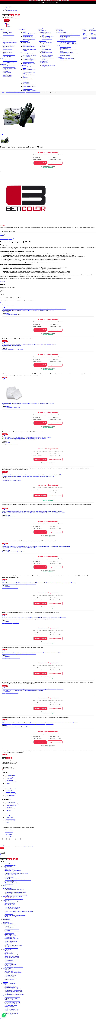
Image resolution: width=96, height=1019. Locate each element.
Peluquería (85, 37)
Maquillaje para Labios (9, 906)
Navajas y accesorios (7, 74)
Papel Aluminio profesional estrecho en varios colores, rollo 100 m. (15, 726)
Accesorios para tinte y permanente (67, 33)
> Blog (7, 822)
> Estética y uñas (9, 790)
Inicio (3, 92)
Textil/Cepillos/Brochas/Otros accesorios (56, 512)
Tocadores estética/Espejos (28, 36)
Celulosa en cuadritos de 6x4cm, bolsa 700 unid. (12, 314)
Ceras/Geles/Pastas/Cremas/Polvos (10, 61)
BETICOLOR (2, 225)
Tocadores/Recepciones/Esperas (48, 65)
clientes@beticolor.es (10, 7)
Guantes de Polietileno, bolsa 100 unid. (10, 588)
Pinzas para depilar (26, 48)
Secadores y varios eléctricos (47, 55)
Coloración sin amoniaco (8, 41)
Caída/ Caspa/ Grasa (9, 969)
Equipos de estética (64, 60)
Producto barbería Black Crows (48, 36)
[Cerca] (0, 302)
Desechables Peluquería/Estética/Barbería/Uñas (15, 92)
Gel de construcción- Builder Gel (29, 59)
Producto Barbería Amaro (47, 39)
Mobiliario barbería (43, 61)
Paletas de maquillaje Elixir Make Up (12, 908)
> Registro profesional (10, 802)
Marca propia (84, 33)
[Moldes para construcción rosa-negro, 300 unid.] (48, 475)
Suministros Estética (24, 31)
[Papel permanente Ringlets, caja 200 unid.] (48, 617)
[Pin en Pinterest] (2, 235)
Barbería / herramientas (85, 39)
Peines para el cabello (7, 76)
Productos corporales (27, 43)
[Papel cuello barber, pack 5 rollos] (48, 511)
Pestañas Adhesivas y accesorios (29, 46)
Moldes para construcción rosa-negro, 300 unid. (11, 480)
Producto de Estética (7, 949)
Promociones (93, 38)
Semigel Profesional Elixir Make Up (29, 55)
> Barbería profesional (10, 792)
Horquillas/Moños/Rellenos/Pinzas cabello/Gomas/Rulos (16, 873)
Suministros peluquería (61, 32)
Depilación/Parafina (27, 45)
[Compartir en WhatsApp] (3, 235)
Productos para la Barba (46, 49)
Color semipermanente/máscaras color (10, 887)
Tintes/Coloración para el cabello (9, 983)
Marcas (83, 29)
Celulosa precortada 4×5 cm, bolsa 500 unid (11, 407)
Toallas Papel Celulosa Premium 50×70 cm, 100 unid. (12, 349)
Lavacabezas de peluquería (65, 47)
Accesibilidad (9, 834)
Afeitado (43, 46)
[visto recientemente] (3, 845)
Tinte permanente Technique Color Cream (13, 993)
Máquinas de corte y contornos (9, 67)
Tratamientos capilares (7, 52)
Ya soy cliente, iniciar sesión (55, 163)
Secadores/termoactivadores (10, 881)
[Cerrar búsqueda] (1, 850)
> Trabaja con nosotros (10, 819)
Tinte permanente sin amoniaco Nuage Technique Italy (16, 895)
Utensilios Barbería (42, 51)
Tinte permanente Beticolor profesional (12, 989)
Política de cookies (9, 832)
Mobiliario (59, 45)
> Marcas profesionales (10, 795)
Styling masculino (45, 48)
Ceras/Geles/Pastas (45, 45)
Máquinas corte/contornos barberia (12, 931)
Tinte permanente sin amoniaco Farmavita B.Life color (15, 892)
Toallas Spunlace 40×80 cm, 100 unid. (10, 444)
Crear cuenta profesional (40, 162)
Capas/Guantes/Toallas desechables (67, 42)
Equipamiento (59, 29)
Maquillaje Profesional (7, 900)
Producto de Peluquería (7, 968)
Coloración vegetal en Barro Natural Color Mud (14, 889)
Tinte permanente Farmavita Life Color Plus (13, 990)
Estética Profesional (24, 41)
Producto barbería (42, 41)
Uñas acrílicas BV (8, 1014)
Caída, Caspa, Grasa (7, 56)
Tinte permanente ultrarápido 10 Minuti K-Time (14, 994)
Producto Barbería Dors (46, 37)
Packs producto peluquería (8, 923)
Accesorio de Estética (7, 863)
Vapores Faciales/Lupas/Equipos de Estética (14, 967)
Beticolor (4, 885)
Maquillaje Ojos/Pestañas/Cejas (29, 85)
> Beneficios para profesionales (12, 804)
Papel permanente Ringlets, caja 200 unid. (10, 623)
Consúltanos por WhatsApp (48, 167)
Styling (1, 58)
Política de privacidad (8, 830)
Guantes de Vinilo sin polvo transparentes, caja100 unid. (13, 551)
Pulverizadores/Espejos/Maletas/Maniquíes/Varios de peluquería (18, 880)
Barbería (40, 29)
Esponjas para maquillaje (27, 89)
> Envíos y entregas (10, 777)
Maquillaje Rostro (26, 82)
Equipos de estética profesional (29, 39)
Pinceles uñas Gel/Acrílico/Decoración (27, 78)
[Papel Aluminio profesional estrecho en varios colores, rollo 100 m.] (48, 722)
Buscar (5, 20)
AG (6, 348)
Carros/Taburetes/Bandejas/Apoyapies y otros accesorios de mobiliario (69, 54)
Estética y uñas (22, 29)
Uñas (21, 52)
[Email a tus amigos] (4, 235)
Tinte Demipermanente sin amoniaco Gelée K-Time (15, 891)
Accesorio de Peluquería (7, 866)
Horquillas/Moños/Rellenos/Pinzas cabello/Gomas (70, 35)
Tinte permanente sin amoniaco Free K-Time (13, 893)
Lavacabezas (44, 64)
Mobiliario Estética (6, 918)
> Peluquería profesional (11, 788)
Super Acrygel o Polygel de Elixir (29, 58)
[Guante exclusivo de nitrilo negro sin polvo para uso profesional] (19, 133)
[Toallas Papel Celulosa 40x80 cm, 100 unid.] (48, 652)
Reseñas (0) (2, 281)
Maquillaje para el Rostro (10, 904)
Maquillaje (22, 81)
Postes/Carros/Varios (46, 66)
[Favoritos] (1, 134)
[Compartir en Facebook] (1, 235)
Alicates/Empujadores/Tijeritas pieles (12, 997)
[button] (4, 1015)
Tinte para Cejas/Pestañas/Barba (11, 987)
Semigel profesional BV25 (28, 54)
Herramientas (3, 64)
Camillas (24, 32)
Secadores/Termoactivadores (8, 65)
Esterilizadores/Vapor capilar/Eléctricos (7, 70)
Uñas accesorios (23, 65)
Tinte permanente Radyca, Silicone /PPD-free (14, 991)
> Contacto (8, 783)
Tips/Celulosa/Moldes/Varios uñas (47, 310)
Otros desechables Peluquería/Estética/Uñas (68, 43)
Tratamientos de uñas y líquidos (29, 63)
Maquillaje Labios (26, 83)
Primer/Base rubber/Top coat (28, 62)
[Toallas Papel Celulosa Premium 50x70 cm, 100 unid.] (48, 344)
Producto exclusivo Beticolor (8, 35)
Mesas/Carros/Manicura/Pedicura (29, 33)
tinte (12, 18)
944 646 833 (8, 6)
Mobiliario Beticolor (6, 910)
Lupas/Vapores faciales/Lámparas (29, 37)
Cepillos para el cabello (7, 75)
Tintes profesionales (7, 39)
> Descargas (8, 810)
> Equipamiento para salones (11, 793)
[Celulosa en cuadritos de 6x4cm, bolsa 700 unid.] (48, 309)
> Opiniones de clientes (10, 820)
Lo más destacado (3, 31)
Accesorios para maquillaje (10, 865)
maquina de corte (16, 18)
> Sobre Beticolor (9, 815)
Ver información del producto (6, 237)
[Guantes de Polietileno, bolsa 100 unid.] (48, 582)
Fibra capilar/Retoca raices (8, 62)
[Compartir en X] (0, 235)
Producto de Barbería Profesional (9, 925)
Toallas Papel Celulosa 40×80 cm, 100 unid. (11, 658)
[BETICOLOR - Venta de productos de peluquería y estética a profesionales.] (11, 16)
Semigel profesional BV (27, 56)
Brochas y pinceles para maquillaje (29, 90)
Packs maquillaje (6, 922)
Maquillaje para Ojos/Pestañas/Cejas (12, 907)
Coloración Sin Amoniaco (8, 888)
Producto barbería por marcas (45, 32)
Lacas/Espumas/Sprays (7, 59)
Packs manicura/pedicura (8, 921)
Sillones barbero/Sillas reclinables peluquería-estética (15, 915)
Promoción (5, 980)
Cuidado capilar (3, 51)
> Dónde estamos (9, 817)
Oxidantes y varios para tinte (8, 45)
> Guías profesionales (10, 808)
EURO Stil (7, 621)
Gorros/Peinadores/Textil (65, 36)
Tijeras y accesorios (7, 72)
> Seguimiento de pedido (11, 782)
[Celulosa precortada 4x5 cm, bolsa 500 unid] (48, 391)
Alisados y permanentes (7, 49)
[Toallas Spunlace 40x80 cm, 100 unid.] (48, 437)
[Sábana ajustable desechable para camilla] (48, 689)
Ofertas (91, 29)
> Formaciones (9, 807)
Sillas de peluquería (64, 48)
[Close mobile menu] (0, 857)
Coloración (2, 37)
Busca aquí (4, 17)
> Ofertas (8, 797)
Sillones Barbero (45, 62)
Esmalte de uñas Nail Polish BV (29, 60)
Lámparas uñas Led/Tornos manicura (12, 1001)
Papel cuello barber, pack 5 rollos (8, 516)
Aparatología (59, 57)
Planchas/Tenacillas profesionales (9, 68)
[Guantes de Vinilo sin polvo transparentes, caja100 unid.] (48, 546)
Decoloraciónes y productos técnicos (12, 974)
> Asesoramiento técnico (11, 805)
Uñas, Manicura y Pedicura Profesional (10, 995)
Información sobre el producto (6, 239)
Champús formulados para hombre (12, 929)
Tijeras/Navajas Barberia (46, 56)
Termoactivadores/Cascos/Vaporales (67, 58)
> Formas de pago (9, 780)
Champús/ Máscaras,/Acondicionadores (9, 54)
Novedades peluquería (7, 32)
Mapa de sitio (10, 836)
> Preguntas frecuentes (10, 775)
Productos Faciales (26, 42)
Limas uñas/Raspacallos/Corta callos (12, 1002)
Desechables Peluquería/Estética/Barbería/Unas (66, 41)
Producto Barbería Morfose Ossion (12, 938)
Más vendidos (5, 33)
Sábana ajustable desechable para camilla (10, 693)
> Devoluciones (9, 778)
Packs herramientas (6, 919)
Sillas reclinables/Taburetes (28, 35)
